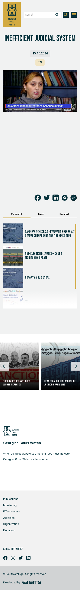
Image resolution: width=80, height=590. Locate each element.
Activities (9, 517)
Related (64, 214)
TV (40, 62)
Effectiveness (11, 511)
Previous (4, 366)
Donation (9, 530)
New (41, 214)
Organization (11, 524)
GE (66, 15)
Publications (10, 498)
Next (75, 366)
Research (17, 214)
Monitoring (10, 505)
